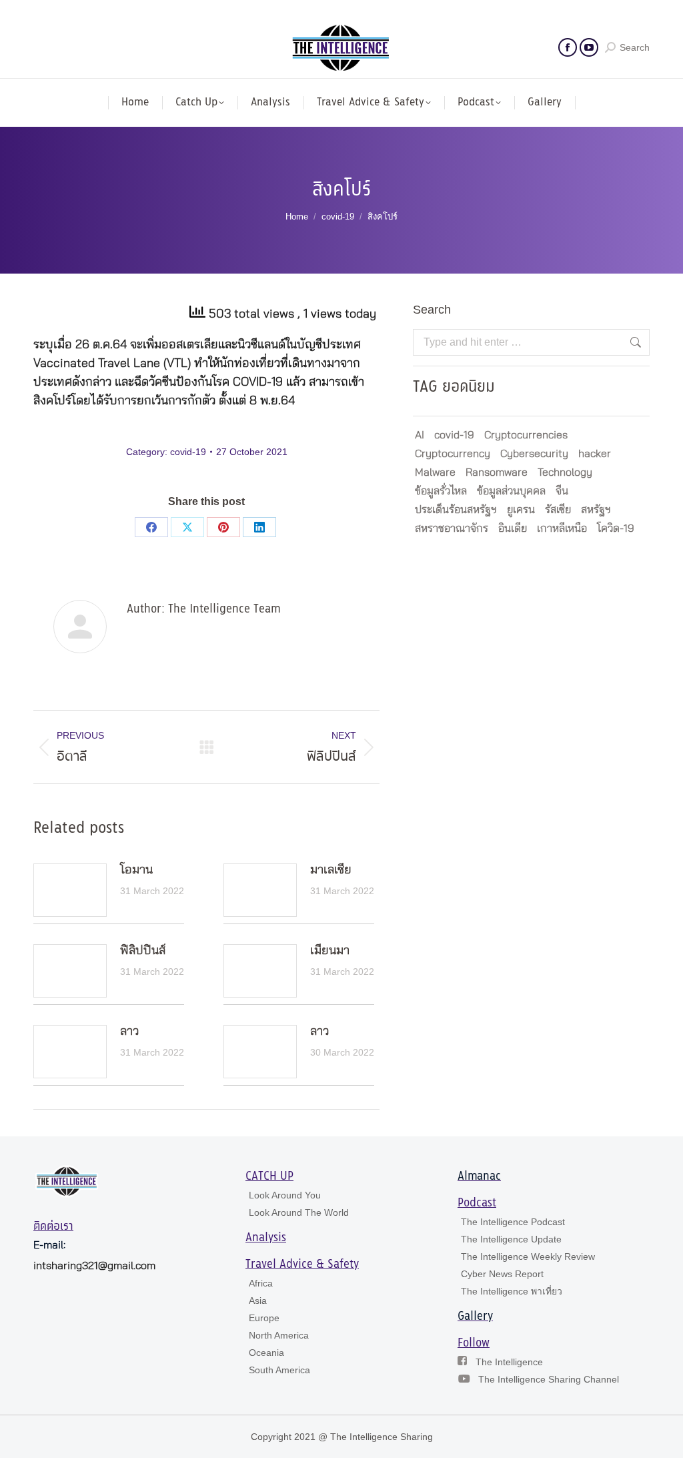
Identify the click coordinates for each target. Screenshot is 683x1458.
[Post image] (70, 890)
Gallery (475, 1316)
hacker (594, 453)
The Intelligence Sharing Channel (548, 1379)
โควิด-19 (615, 528)
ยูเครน (521, 509)
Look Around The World (299, 1212)
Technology (565, 472)
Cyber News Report (502, 1273)
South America (279, 1370)
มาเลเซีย (331, 870)
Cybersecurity (534, 453)
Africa (261, 1283)
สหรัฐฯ (596, 509)
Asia (258, 1300)
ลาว (129, 1032)
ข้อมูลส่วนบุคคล (511, 491)
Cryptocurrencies (526, 435)
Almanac (479, 1176)
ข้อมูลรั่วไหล (441, 491)
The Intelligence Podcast (513, 1221)
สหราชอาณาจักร (451, 528)
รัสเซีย (558, 509)
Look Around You (285, 1195)
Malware (435, 472)
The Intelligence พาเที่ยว (511, 1291)
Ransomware (497, 472)
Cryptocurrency (452, 453)
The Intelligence (509, 1362)
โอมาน (136, 870)
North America (279, 1335)
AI (419, 435)
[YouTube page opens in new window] (589, 47)
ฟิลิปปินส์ (142, 951)
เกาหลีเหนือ (562, 528)
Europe (264, 1318)
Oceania (266, 1352)
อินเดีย (512, 528)
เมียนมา (330, 951)
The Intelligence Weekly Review (528, 1256)
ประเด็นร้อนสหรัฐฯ (456, 509)
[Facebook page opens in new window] (567, 47)
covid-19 (188, 451)
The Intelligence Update (511, 1239)
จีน (562, 491)
